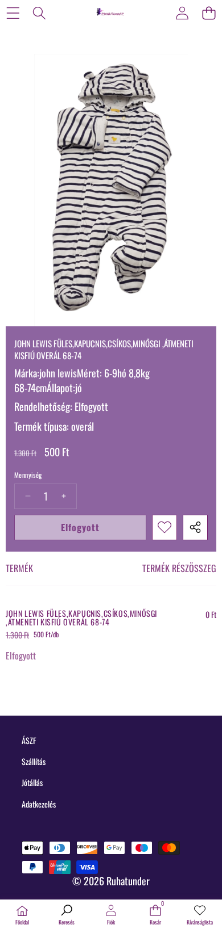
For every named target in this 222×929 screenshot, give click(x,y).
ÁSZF (29, 740)
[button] (208, 13)
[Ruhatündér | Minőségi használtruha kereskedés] (110, 12)
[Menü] (13, 13)
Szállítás (34, 761)
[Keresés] (39, 13)
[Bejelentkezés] (182, 13)
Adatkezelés (39, 804)
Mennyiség (28, 475)
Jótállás (32, 782)
